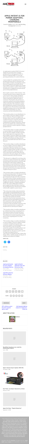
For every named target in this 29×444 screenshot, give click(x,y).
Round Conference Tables (17, 421)
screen (6, 429)
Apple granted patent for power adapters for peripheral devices (8, 265)
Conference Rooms (11, 424)
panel (20, 429)
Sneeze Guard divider (10, 433)
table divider (20, 430)
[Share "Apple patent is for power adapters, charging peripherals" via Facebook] (6, 291)
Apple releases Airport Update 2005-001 (13, 367)
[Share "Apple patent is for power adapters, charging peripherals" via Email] (22, 291)
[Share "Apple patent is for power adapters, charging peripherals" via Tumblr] (13, 291)
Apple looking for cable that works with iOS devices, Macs (20, 265)
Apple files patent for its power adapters (8, 273)
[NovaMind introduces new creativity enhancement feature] (14, 338)
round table (19, 435)
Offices (7, 426)
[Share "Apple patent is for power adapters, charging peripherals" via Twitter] (9, 291)
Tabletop (13, 429)
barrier (3, 429)
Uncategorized (11, 26)
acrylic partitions (12, 435)
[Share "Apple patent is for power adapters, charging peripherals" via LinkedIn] (16, 291)
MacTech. (13, 440)
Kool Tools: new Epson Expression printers (14, 388)
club (8, 427)
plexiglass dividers (17, 432)
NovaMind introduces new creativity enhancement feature (12, 347)
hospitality (20, 427)
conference (4, 427)
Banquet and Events (17, 423)
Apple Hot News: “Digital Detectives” (12, 408)
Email (9, 442)
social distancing (6, 430)
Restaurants (11, 426)
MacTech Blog (22, 24)
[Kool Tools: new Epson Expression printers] (14, 379)
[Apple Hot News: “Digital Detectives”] (14, 399)
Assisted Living (8, 423)
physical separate (21, 436)
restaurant (15, 427)
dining (11, 427)
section (25, 427)
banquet (25, 426)
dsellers (10, 24)
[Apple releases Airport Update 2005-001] (14, 359)
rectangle (20, 426)
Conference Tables (10, 420)
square (17, 429)
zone (10, 429)
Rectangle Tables (7, 421)
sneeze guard (14, 430)
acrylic (16, 426)
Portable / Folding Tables (20, 420)
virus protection (9, 432)
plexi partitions (18, 433)
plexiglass (24, 429)
